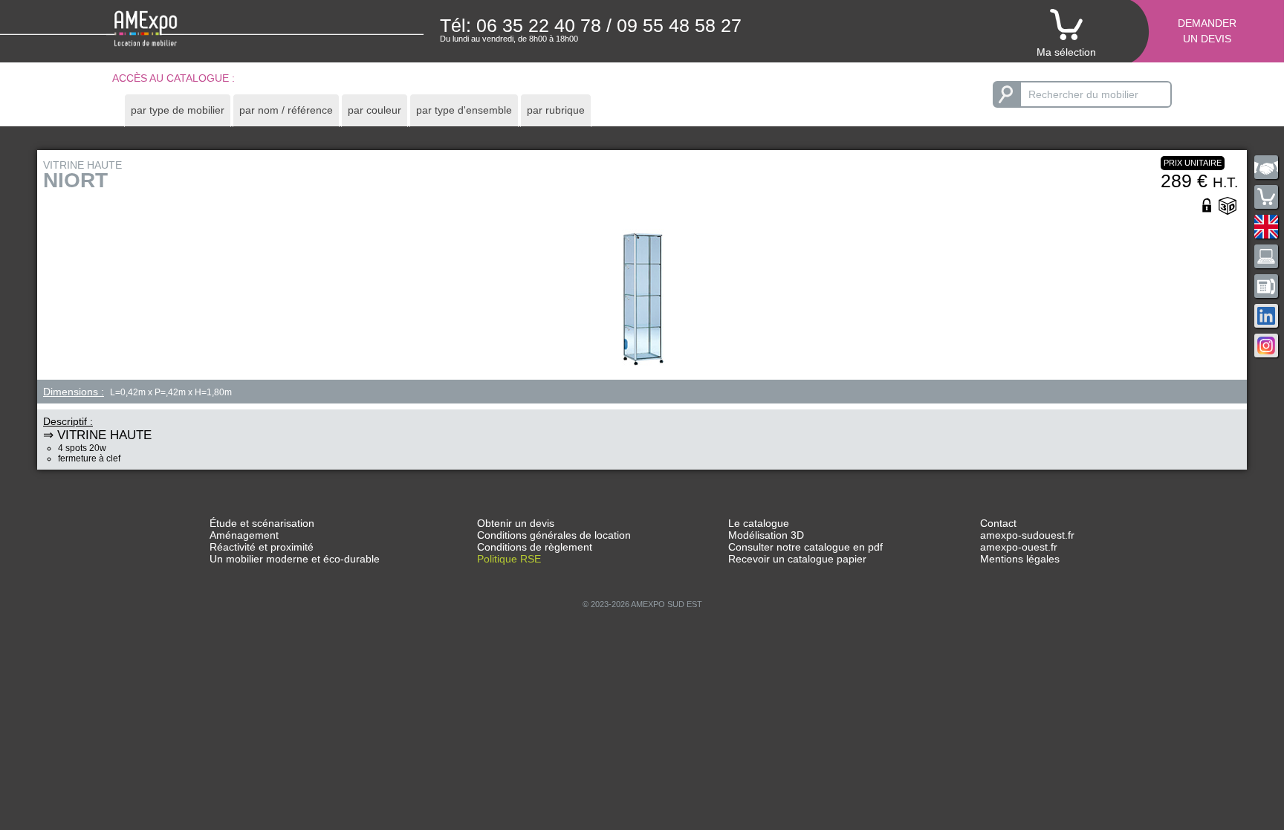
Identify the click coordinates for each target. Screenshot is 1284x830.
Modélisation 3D (766, 535)
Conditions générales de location (554, 535)
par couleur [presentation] (374, 110)
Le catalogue (758, 523)
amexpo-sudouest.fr (1027, 535)
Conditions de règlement (534, 547)
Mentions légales (1020, 559)
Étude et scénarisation (262, 523)
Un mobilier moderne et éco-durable (295, 559)
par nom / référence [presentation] (286, 110)
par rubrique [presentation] (556, 110)
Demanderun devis (1207, 31)
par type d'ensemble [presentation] (464, 110)
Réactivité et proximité (262, 547)
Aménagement (244, 535)
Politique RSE (509, 559)
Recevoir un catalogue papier (797, 559)
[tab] (177, 110)
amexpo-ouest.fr (1018, 547)
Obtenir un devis (515, 523)
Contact (998, 523)
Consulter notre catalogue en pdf (805, 547)
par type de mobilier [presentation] (177, 110)
